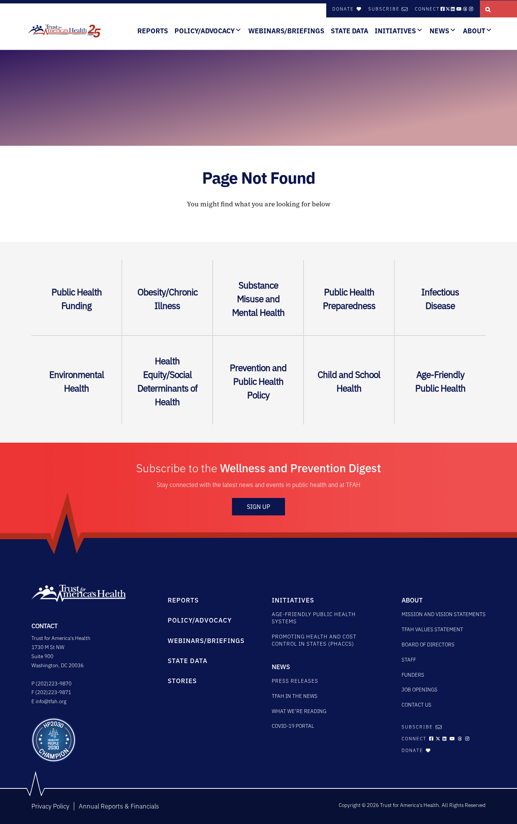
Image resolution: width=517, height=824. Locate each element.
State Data (349, 31)
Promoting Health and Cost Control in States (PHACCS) (314, 640)
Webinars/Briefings (286, 31)
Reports (152, 31)
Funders (413, 674)
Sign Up (258, 506)
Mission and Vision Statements (444, 614)
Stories (182, 681)
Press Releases (295, 680)
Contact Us (416, 704)
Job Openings (420, 689)
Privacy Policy (50, 806)
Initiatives (395, 31)
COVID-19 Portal (293, 726)
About (474, 31)
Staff (409, 659)
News (439, 31)
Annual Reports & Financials (119, 806)
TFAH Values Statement (432, 629)
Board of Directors (428, 644)
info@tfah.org (51, 701)
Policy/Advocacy (204, 31)
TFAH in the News (295, 696)
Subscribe (384, 9)
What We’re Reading (299, 711)
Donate (344, 9)
